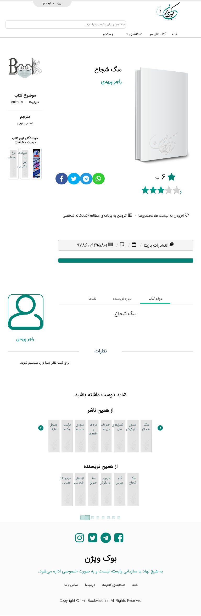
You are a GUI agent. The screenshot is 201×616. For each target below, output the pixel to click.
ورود (59, 3)
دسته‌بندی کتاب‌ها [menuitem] (113, 585)
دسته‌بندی (135, 34)
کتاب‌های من (157, 34)
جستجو (108, 34)
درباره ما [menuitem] (90, 585)
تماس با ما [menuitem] (71, 585)
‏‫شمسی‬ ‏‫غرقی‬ (25, 123)
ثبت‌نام (47, 3)
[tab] (155, 299)
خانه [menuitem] (135, 585)
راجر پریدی (111, 81)
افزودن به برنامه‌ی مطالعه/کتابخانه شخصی (95, 216)
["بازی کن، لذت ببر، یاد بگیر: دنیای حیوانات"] (36, 163)
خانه (175, 34)
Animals (17, 102)
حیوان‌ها (34, 102)
